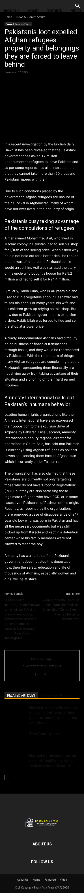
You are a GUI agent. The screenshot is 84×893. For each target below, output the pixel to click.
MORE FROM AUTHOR (56, 695)
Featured (54, 10)
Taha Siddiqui (42, 659)
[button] (9, 24)
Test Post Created (45, 734)
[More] (50, 82)
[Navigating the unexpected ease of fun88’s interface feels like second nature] (15, 761)
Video (63, 880)
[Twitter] (19, 82)
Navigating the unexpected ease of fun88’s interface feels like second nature (52, 760)
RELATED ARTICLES (21, 695)
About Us (11, 10)
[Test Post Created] (15, 739)
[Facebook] (8, 82)
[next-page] (14, 777)
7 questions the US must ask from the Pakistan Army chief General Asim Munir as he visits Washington (61, 609)
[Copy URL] (39, 82)
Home (33, 10)
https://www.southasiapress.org (42, 665)
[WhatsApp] (29, 82)
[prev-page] (7, 777)
